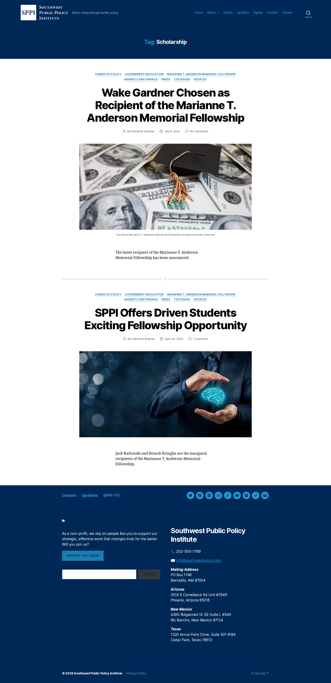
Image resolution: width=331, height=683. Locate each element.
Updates (243, 12)
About (211, 12)
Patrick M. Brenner (143, 131)
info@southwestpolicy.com (198, 560)
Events (228, 12)
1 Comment (200, 339)
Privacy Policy (136, 673)
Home (198, 12)
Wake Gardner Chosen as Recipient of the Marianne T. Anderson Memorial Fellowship (165, 105)
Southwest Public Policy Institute (98, 673)
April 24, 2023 (174, 339)
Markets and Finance (141, 79)
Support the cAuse (82, 555)
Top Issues (182, 79)
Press (165, 79)
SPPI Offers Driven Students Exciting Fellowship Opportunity (165, 319)
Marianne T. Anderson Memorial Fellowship (201, 74)
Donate (287, 12)
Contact (272, 12)
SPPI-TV (111, 495)
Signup (258, 12)
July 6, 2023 (172, 131)
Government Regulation (144, 74)
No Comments (199, 131)
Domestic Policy (108, 74)
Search (149, 574)
